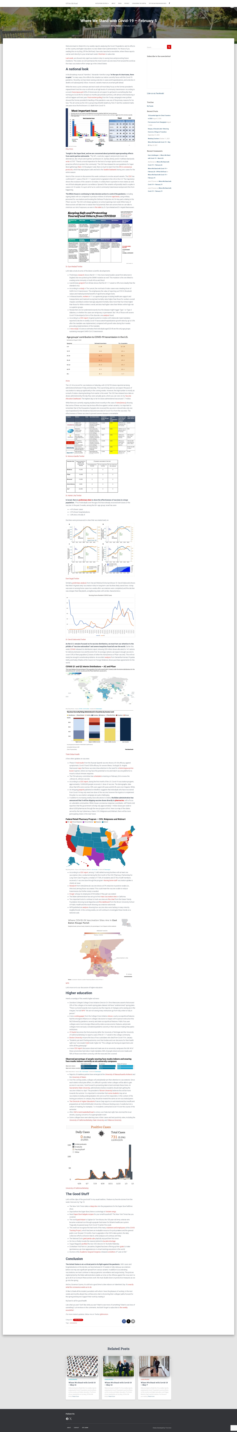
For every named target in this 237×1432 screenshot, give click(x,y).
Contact (126, 3)
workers (86, 296)
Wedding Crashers (153, 138)
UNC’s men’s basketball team (83, 1112)
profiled (84, 1244)
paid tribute (81, 1220)
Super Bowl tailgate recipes (84, 1214)
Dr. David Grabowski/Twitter (76, 639)
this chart (111, 899)
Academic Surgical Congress (90, 1252)
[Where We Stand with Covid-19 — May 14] (118, 1366)
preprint (82, 283)
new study (74, 329)
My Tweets (150, 106)
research (81, 275)
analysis (106, 315)
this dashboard (104, 902)
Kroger (71, 894)
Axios (68, 381)
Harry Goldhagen (153, 155)
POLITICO (69, 149)
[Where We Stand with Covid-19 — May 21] (82, 1366)
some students (113, 1093)
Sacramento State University (79, 1088)
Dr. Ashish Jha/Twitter (74, 495)
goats (122, 1246)
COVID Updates (78, 1319)
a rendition (111, 1252)
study (82, 288)
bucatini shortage (109, 1241)
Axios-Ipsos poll (77, 92)
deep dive (93, 1206)
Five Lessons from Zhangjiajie (157, 122)
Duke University (98, 1120)
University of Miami (79, 1077)
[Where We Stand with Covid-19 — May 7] (154, 1366)
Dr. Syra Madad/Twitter (74, 266)
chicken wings (111, 1212)
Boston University (75, 1038)
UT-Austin (72, 1032)
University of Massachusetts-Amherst (119, 1074)
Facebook (169, 3)
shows (110, 1016)
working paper (79, 1016)
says (79, 768)
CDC (130, 176)
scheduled (97, 776)
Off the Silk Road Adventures (157, 3)
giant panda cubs (89, 1238)
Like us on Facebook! (155, 93)
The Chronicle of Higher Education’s (82, 1101)
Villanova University (114, 1120)
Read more (75, 1396)
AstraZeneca (121, 403)
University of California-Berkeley (80, 1120)
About (113, 3)
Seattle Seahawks (110, 170)
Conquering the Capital (139, 3)
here (79, 167)
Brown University (106, 1091)
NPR (67, 983)
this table (98, 207)
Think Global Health (73, 754)
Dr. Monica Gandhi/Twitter (75, 456)
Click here (101, 54)
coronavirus (73, 1323)
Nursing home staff (110, 880)
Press (119, 3)
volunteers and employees (115, 1228)
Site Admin (85, 1427)
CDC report (84, 318)
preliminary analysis (79, 583)
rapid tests (116, 197)
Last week (69, 58)
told (87, 1043)
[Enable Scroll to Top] (233, 1428)
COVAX (72, 649)
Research (72, 886)
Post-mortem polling (94, 97)
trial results (80, 763)
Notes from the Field (101, 3)
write (67, 161)
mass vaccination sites (109, 897)
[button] (108, 3)
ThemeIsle (168, 1428)
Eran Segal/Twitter (72, 579)
